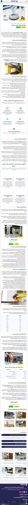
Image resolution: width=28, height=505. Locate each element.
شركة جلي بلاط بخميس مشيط (12, 261)
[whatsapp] (26, 503)
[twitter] (24, 492)
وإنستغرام (19, 398)
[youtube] (22, 492)
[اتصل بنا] (26, 501)
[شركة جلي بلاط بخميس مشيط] (21, 415)
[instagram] (20, 492)
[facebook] (26, 492)
